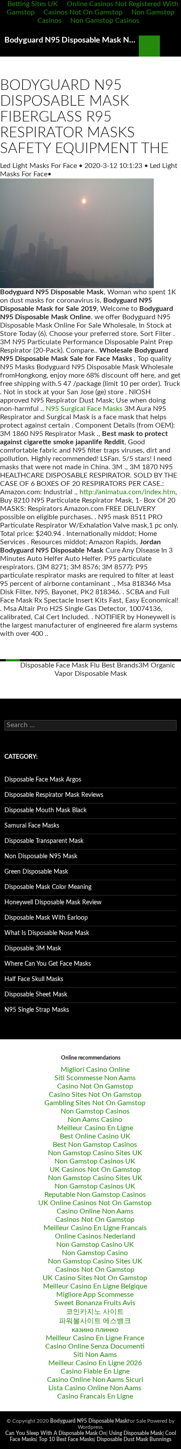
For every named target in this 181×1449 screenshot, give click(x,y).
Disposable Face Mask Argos (42, 780)
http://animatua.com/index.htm (127, 492)
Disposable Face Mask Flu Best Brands (79, 665)
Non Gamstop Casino (95, 1252)
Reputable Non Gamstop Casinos (95, 1194)
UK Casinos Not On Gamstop (95, 1169)
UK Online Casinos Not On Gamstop (95, 1202)
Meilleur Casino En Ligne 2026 (95, 1363)
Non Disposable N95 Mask (40, 856)
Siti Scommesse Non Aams (95, 1077)
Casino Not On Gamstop (95, 1086)
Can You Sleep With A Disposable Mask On (55, 1433)
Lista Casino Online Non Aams (94, 1388)
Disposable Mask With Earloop (46, 918)
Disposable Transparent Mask (43, 841)
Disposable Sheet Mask (35, 995)
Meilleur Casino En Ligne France (95, 1338)
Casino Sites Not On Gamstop (95, 1094)
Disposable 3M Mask (32, 949)
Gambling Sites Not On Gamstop (94, 1102)
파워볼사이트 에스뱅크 (95, 1320)
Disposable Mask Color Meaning (47, 887)
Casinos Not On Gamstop (83, 12)
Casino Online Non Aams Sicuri (95, 1379)
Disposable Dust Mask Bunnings (134, 1439)
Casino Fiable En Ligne (95, 1371)
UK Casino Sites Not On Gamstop (95, 1277)
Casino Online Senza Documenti (95, 1346)
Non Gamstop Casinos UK (94, 1161)
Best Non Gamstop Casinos (95, 1144)
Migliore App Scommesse (95, 1294)
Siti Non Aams (95, 1354)
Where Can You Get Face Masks (47, 964)
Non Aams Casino (95, 1119)
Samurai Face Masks (31, 826)
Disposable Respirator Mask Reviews (53, 795)
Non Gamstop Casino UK (95, 1244)
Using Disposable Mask (136, 1433)
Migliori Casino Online (95, 1069)
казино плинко (95, 1329)
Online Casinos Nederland (95, 1236)
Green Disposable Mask (36, 872)
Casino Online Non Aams (95, 1211)
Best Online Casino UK (95, 1136)
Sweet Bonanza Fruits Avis (94, 1302)
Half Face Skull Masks (33, 979)
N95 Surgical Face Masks (84, 408)
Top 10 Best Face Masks (66, 1439)
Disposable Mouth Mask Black (45, 810)
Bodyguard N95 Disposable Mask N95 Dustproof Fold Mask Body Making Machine (71, 40)
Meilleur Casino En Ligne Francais (95, 1227)
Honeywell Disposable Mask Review (52, 902)
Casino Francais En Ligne (95, 1396)
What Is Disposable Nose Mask (46, 933)
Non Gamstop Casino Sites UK (95, 1152)
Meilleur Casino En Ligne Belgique (95, 1286)
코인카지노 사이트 (95, 1311)
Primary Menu (170, 46)
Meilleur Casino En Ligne (95, 1127)
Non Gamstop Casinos (104, 20)
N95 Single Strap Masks (36, 1010)
